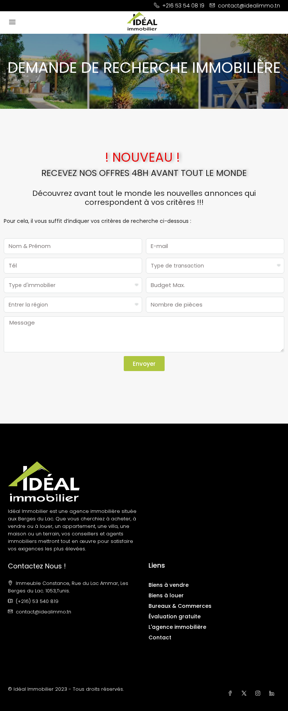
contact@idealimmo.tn (43, 611)
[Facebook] (232, 693)
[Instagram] (259, 693)
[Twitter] (245, 693)
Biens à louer (166, 595)
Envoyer (144, 364)
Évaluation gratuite (174, 616)
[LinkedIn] (273, 693)
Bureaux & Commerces (180, 606)
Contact (159, 637)
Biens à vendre (168, 585)
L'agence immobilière (177, 627)
